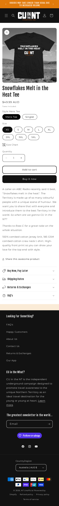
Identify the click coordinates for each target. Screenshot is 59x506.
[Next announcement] (53, 4)
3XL (21, 137)
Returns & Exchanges (18, 353)
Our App (11, 360)
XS (7, 129)
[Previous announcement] (5, 4)
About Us (11, 339)
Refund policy (26, 494)
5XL (33, 137)
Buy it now (29, 178)
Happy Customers (17, 331)
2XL (8, 137)
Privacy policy (42, 494)
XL (49, 129)
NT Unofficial (27, 490)
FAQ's (9, 324)
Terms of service (31, 499)
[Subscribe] (48, 424)
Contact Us (13, 346)
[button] (6, 15)
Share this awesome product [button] (23, 259)
